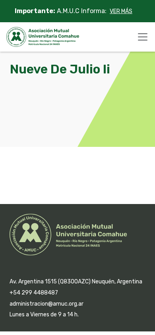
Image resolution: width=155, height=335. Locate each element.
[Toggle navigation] (143, 37)
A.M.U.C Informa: (73, 11)
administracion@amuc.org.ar (46, 303)
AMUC (42, 37)
